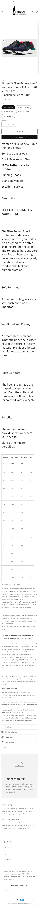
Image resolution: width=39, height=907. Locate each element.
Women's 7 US (8, 111)
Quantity (4, 120)
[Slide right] (24, 77)
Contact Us (7, 847)
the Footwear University (17, 903)
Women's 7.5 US (23, 111)
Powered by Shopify (26, 903)
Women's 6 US (8, 107)
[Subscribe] (32, 891)
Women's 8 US (8, 116)
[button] (2, 11)
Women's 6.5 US (23, 107)
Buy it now (19, 137)
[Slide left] (15, 77)
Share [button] (6, 747)
